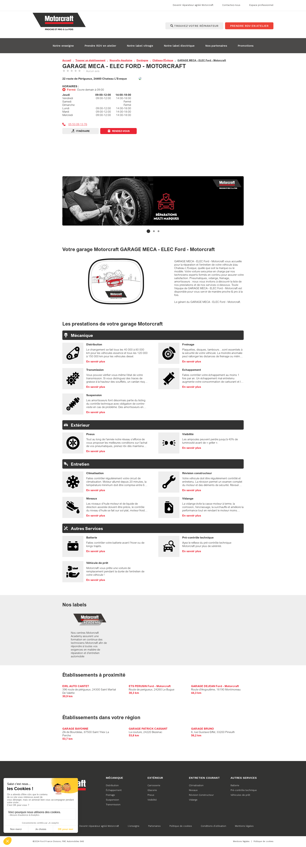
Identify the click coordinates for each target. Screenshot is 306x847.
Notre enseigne (63, 45)
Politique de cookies (180, 826)
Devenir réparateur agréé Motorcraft (99, 826)
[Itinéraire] (191, 79)
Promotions (245, 45)
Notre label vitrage (140, 45)
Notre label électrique (179, 45)
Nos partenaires (216, 45)
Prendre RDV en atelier (100, 45)
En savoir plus (95, 361)
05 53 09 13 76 (77, 124)
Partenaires (154, 826)
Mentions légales (244, 826)
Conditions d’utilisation (213, 826)
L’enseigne (133, 826)
